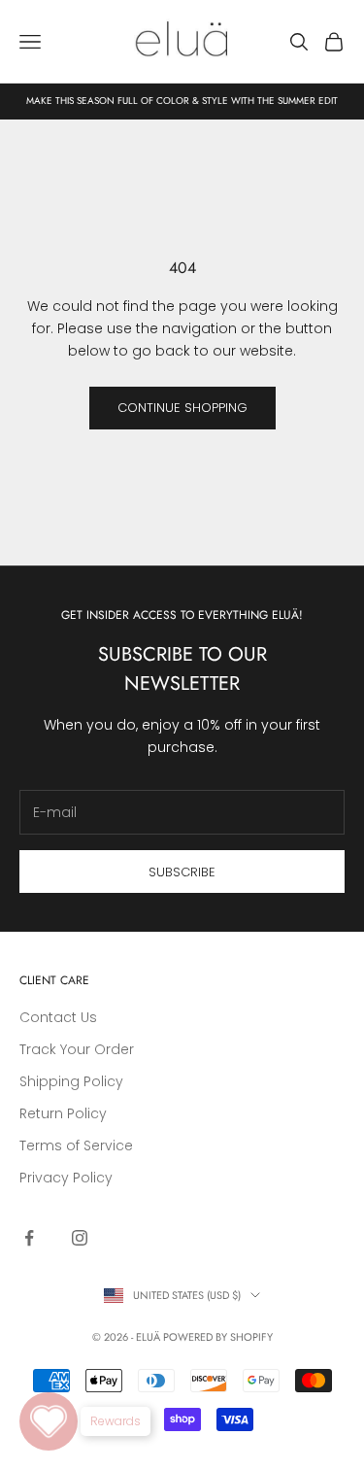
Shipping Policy (71, 1081)
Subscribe (182, 872)
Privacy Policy (66, 1177)
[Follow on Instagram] (79, 1238)
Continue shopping (182, 407)
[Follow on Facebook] (29, 1238)
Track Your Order (76, 1049)
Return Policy (63, 1113)
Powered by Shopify (218, 1337)
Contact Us (58, 1017)
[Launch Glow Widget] (48, 1421)
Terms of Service (76, 1145)
